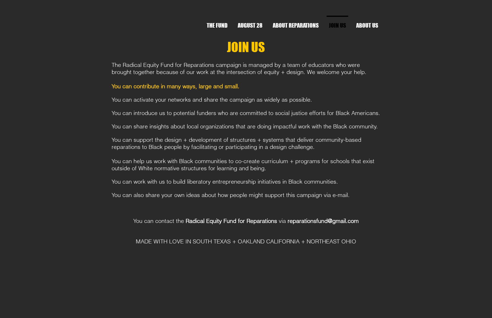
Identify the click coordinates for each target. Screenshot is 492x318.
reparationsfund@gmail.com (323, 220)
